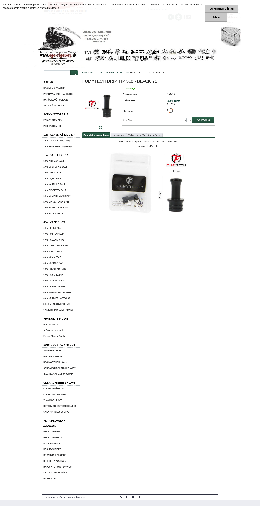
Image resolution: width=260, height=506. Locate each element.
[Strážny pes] (170, 112)
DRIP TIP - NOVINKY (119, 72)
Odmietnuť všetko (222, 8)
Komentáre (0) (154, 135)
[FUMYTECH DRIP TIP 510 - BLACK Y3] (100, 109)
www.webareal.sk (76, 497)
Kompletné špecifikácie (96, 135)
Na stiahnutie (118, 135)
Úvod (84, 72)
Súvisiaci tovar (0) (136, 135)
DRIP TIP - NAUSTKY (98, 72)
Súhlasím (216, 17)
